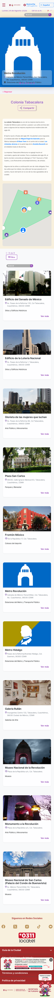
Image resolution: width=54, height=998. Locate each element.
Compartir (28, 108)
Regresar (7, 92)
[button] (6, 235)
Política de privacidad (13, 980)
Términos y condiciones (15, 973)
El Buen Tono (21, 141)
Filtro (11, 257)
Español (46, 5)
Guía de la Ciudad (11, 950)
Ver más (45, 316)
